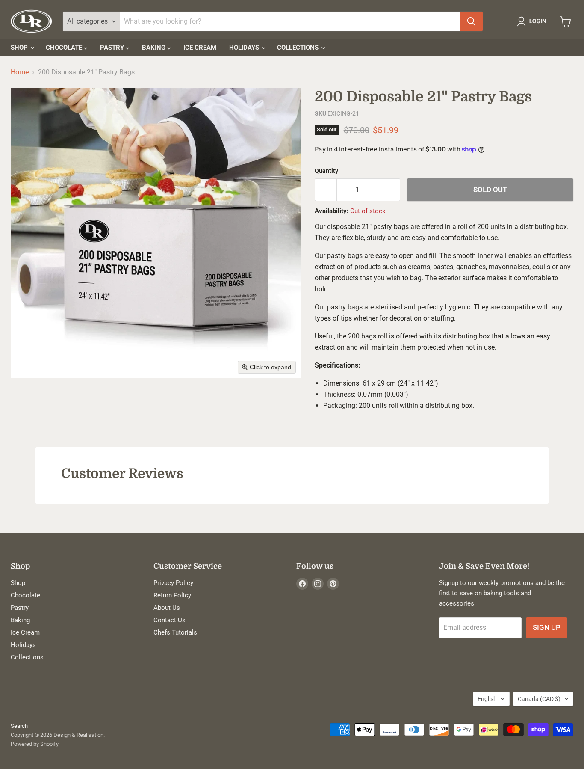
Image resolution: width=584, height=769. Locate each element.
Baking (154, 47)
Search (19, 726)
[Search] (471, 21)
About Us (166, 608)
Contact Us (169, 620)
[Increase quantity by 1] (389, 190)
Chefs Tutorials (175, 632)
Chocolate (65, 47)
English (487, 698)
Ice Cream (199, 47)
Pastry (113, 47)
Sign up (546, 627)
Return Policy (172, 595)
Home (20, 72)
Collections (298, 47)
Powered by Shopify (35, 744)
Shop (20, 47)
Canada (539, 698)
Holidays (245, 47)
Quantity (326, 170)
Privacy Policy (173, 583)
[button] (533, 21)
